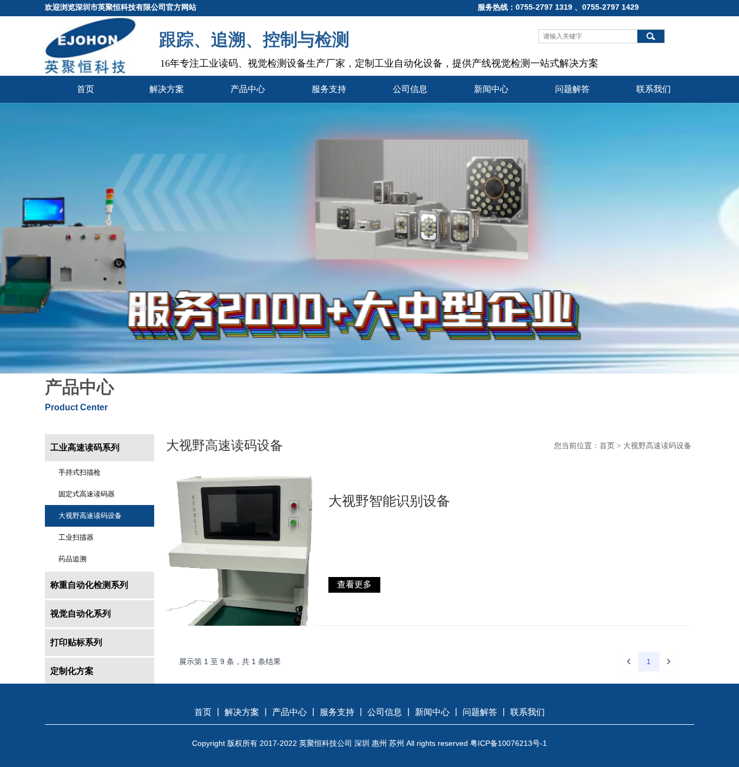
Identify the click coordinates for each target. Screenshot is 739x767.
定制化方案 (72, 671)
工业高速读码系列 (85, 447)
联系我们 (653, 89)
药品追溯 (72, 559)
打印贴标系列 (76, 642)
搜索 (650, 36)
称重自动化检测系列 (89, 584)
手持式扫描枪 (79, 472)
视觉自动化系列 (80, 613)
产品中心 (247, 89)
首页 (85, 89)
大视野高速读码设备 (90, 516)
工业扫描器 (76, 537)
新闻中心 (491, 89)
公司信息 (410, 89)
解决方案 (166, 89)
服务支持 (329, 89)
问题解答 (572, 89)
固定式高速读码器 (86, 494)
